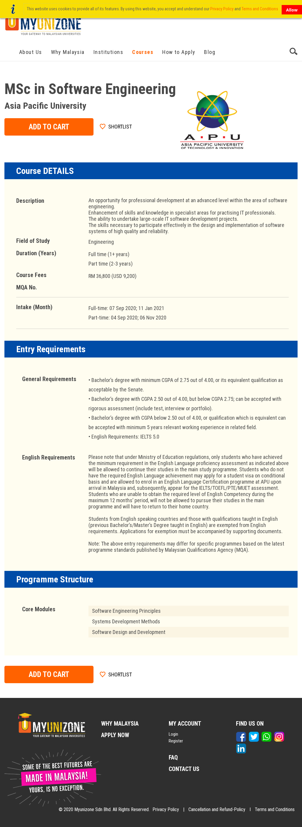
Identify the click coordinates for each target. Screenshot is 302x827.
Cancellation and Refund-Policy (216, 809)
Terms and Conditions (275, 809)
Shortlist (120, 126)
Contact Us (184, 768)
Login (173, 734)
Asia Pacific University (45, 106)
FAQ (173, 757)
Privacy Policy (165, 809)
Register (176, 741)
